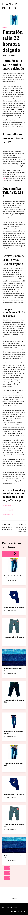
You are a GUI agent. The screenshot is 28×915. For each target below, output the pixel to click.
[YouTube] (15, 911)
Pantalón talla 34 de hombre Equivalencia (21, 528)
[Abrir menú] (24, 6)
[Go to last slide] (6, 554)
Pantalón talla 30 (7, 510)
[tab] (7, 867)
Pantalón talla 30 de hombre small (7, 527)
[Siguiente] (15, 554)
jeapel (5, 55)
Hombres (5, 27)
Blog (22, 896)
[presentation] (14, 565)
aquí (19, 500)
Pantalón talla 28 (7, 505)
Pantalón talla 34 (7, 514)
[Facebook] (11, 911)
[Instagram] (21, 911)
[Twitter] (24, 911)
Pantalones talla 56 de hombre (14, 607)
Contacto (14, 898)
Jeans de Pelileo (10, 896)
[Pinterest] (18, 911)
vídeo (4, 178)
